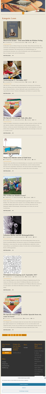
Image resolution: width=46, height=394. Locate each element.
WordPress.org (5, 367)
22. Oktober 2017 (8, 159)
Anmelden (4, 361)
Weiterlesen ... (7, 55)
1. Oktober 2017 (8, 197)
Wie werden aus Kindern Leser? (14, 195)
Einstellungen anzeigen (23, 391)
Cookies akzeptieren (24, 384)
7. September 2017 (8, 276)
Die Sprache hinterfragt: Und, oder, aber (17, 118)
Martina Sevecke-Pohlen (19, 42)
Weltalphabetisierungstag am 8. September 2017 (20, 275)
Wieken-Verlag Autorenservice (23, 6)
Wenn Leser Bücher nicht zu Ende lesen (17, 157)
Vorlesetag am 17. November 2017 (15, 80)
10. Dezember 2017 (8, 42)
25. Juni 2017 (7, 318)
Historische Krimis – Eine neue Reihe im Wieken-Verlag (23, 40)
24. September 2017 (9, 237)
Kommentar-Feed (5, 365)
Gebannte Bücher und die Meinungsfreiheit (18, 235)
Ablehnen (24, 387)
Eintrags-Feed (5, 363)
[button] (45, 378)
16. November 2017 (8, 82)
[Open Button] (23, 13)
